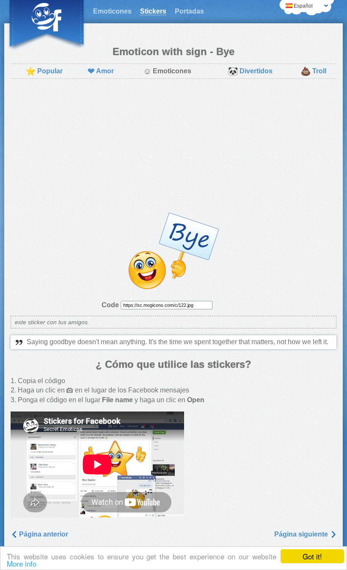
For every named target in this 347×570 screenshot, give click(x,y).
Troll (313, 71)
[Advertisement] (173, 146)
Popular (44, 71)
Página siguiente (302, 534)
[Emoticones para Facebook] (46, 25)
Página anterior (42, 534)
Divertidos (250, 71)
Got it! (312, 556)
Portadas (189, 11)
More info (21, 563)
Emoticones (112, 11)
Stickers (153, 11)
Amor (101, 71)
